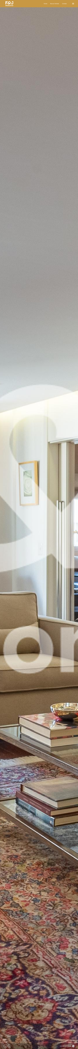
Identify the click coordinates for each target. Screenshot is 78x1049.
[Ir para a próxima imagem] (9, 1046)
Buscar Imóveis (54, 3)
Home (45, 3)
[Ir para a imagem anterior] (5, 1046)
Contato (64, 3)
